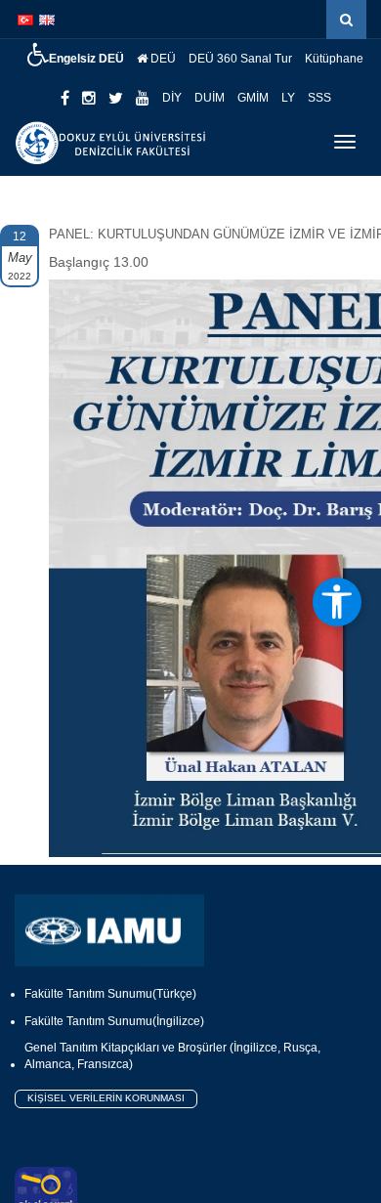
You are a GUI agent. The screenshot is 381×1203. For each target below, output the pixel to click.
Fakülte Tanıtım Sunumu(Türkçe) (110, 994)
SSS (319, 98)
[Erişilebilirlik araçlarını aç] (337, 602)
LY (288, 98)
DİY (172, 98)
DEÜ (162, 58)
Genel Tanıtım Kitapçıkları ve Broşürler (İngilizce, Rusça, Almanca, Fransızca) (172, 1056)
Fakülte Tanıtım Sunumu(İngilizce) (114, 1021)
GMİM (253, 98)
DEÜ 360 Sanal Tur (240, 58)
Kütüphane (334, 58)
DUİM (209, 98)
